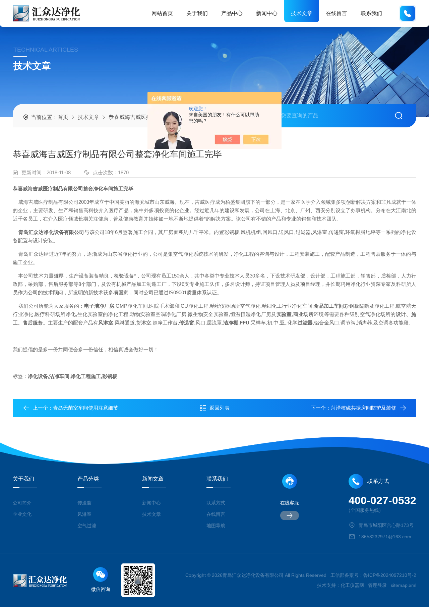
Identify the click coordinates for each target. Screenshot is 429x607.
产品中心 (232, 13)
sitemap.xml (403, 585)
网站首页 (162, 13)
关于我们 (197, 13)
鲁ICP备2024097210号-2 (389, 575)
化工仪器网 (352, 585)
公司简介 (22, 502)
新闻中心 (267, 13)
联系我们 (371, 13)
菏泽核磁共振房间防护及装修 (363, 408)
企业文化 (22, 514)
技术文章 (301, 13)
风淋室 (84, 514)
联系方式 (215, 502)
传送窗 (84, 502)
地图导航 (215, 525)
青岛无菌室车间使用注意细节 (85, 408)
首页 (63, 117)
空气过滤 (86, 525)
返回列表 (219, 408)
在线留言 (336, 13)
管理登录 (377, 585)
